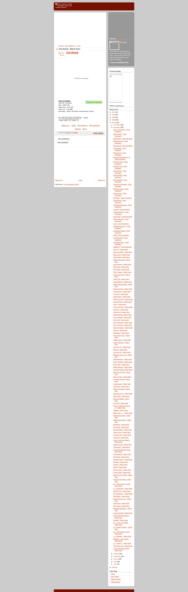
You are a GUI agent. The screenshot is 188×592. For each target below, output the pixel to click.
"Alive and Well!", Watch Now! (122, 252)
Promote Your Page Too (116, 102)
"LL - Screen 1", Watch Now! (122, 543)
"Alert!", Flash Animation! (121, 235)
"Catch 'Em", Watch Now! (121, 279)
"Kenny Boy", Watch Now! (121, 364)
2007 (113, 122)
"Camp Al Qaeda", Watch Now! (123, 370)
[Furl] (84, 129)
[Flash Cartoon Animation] (116, 100)
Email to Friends (94, 102)
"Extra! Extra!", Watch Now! (122, 472)
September (117, 556)
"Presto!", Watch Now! (120, 330)
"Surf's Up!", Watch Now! (121, 320)
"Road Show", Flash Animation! (123, 139)
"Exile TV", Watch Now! (120, 249)
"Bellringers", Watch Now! (121, 424)
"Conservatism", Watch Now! (122, 454)
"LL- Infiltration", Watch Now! (122, 536)
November (116, 127)
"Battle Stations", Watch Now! (122, 367)
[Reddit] (78, 129)
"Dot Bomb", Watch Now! (121, 427)
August (115, 559)
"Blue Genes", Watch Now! (121, 255)
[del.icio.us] (65, 125)
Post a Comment (62, 142)
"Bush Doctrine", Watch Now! (122, 315)
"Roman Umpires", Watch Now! (123, 328)
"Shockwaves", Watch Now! (122, 384)
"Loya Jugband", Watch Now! (122, 317)
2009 (113, 117)
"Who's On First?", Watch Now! (123, 299)
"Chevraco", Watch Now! (121, 437)
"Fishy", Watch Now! (119, 304)
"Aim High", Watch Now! (120, 403)
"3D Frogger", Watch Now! (121, 506)
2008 (113, 120)
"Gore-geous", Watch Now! (121, 447)
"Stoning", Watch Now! (120, 465)
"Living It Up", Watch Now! (121, 312)
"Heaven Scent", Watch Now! (122, 444)
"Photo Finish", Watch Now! (122, 432)
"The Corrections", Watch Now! (123, 307)
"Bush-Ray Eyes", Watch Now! (123, 393)
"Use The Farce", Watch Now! (122, 325)
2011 (113, 112)
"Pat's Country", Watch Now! (122, 470)
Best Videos (115, 576)
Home (80, 180)
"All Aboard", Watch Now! (121, 457)
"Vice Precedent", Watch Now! (122, 322)
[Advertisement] (73, 29)
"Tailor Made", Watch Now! (121, 257)
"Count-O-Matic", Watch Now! (122, 430)
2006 (113, 567)
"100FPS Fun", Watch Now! (122, 491)
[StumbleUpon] (82, 125)
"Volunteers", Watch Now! (121, 333)
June (115, 564)
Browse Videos (116, 579)
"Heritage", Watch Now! (120, 462)
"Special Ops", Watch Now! (121, 297)
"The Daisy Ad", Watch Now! (122, 435)
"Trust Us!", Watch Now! (120, 294)
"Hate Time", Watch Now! (121, 386)
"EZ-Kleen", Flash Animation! (122, 198)
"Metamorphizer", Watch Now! (122, 359)
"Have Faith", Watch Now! (121, 396)
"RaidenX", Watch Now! (120, 520)
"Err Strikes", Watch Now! (121, 269)
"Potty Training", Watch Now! (122, 272)
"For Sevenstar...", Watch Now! (123, 494)
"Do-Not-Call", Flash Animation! (123, 146)
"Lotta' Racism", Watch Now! (122, 264)
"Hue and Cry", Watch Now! (121, 347)
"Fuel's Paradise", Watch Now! (122, 362)
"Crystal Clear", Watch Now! (122, 291)
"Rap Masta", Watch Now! (121, 496)
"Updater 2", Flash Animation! (122, 247)
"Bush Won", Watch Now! (121, 267)
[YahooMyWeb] (94, 125)
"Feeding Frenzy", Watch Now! (122, 459)
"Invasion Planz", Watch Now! (122, 302)
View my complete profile (119, 62)
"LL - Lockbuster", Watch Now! (122, 488)
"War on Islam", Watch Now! (122, 377)
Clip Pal (124, 42)
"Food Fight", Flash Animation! (122, 217)
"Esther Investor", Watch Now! (122, 289)
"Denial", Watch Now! (120, 467)
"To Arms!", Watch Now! (120, 310)
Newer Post (58, 180)
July (115, 561)
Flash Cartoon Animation (116, 74)
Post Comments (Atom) (71, 184)
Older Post (101, 180)
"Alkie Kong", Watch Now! (121, 503)
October (116, 554)
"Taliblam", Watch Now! (120, 410)
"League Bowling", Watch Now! (123, 513)
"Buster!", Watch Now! (120, 350)
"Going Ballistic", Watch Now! (122, 282)
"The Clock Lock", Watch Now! (123, 546)
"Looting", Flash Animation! (121, 209)
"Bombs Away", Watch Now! (122, 340)
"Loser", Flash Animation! (121, 224)
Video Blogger (115, 582)
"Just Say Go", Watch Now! (122, 352)
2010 (113, 115)
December (116, 125)
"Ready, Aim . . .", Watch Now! (122, 413)
